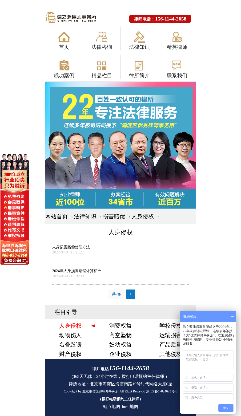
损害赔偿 (114, 216)
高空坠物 (120, 335)
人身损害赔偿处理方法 (71, 247)
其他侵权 (170, 354)
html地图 (130, 406)
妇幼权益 (120, 345)
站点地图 (111, 406)
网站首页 (56, 216)
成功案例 (64, 75)
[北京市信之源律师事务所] (75, 18)
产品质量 (170, 345)
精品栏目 (101, 75)
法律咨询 (101, 47)
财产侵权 (70, 354)
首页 (64, 47)
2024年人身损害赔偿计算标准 (76, 271)
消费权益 (120, 326)
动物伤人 (70, 335)
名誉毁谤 (70, 345)
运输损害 (170, 335)
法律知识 (139, 47)
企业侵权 (120, 354)
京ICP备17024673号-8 (161, 391)
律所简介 (139, 75)
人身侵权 (142, 216)
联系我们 (177, 75)
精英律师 (177, 47)
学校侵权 (170, 326)
